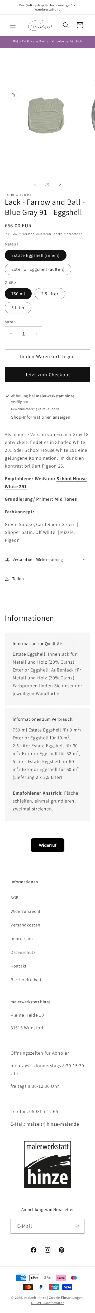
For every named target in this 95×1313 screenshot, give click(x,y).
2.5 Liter (50, 294)
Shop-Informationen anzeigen (40, 417)
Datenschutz (23, 952)
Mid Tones (65, 499)
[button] (13, 25)
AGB (15, 897)
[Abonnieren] (77, 1226)
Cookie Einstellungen (66, 1297)
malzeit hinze (35, 1297)
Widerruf (47, 845)
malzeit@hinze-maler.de (52, 1124)
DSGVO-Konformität (47, 1303)
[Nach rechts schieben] (60, 184)
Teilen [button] (18, 579)
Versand (28, 234)
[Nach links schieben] (35, 184)
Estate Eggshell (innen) (35, 255)
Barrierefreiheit (26, 980)
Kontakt (19, 966)
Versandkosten (25, 925)
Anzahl (11, 321)
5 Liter (18, 307)
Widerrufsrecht (26, 911)
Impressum (22, 938)
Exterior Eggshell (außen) (38, 269)
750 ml (18, 294)
